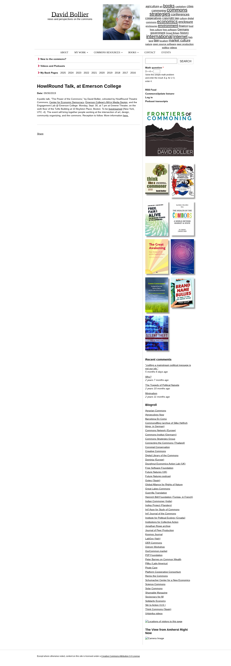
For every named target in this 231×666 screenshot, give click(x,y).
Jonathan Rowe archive (157, 526)
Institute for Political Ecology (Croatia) (165, 517)
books (169, 5)
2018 (117, 72)
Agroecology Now (154, 414)
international (159, 36)
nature (148, 44)
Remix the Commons (156, 576)
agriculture (152, 6)
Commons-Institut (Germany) (161, 434)
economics (167, 21)
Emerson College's (95, 102)
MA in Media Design (117, 102)
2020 (102, 72)
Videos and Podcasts (52, 66)
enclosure (185, 22)
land (151, 40)
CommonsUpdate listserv (159, 93)
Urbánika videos (154, 613)
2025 (63, 72)
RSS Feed (150, 89)
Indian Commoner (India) (158, 501)
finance (183, 26)
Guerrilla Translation (156, 492)
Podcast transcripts (156, 101)
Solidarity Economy (155, 601)
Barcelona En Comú (156, 419)
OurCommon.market (156, 551)
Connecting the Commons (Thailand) (165, 443)
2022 (86, 72)
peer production (185, 44)
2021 (94, 72)
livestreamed (115, 109)
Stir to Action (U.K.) (155, 605)
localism (163, 40)
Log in (149, 97)
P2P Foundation (154, 555)
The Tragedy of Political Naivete (162, 385)
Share (40, 133)
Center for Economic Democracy (66, 102)
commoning (159, 10)
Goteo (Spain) (152, 480)
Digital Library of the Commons (161, 455)
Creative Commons (155, 451)
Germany (183, 29)
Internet (180, 36)
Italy (190, 37)
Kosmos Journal (154, 534)
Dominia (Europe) (154, 459)
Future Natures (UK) (156, 472)
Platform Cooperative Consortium (163, 571)
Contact (149, 52)
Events (166, 52)
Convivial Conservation (157, 447)
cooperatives (153, 18)
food (191, 26)
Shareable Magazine (156, 592)
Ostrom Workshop (155, 546)
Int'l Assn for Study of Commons (162, 509)
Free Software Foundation (159, 468)
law (156, 40)
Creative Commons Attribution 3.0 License (120, 656)
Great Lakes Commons (157, 488)
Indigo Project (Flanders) (158, 505)
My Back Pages (49, 72)
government (157, 32)
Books (132, 52)
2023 (78, 72)
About (64, 52)
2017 (125, 72)
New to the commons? (53, 59)
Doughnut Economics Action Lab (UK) (165, 463)
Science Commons (155, 584)
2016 (133, 72)
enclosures (151, 26)
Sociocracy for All (154, 596)
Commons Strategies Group (160, 438)
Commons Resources (107, 52)
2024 (71, 72)
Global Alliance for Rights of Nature (164, 484)
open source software (164, 44)
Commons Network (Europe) (160, 430)
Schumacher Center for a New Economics (167, 580)
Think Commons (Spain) (158, 609)
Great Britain (172, 33)
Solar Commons (154, 588)
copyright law (170, 18)
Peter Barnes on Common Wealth (163, 559)
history (184, 32)
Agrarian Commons (155, 410)
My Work (80, 52)
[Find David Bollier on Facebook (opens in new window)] (184, 656)
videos (173, 47)
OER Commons (153, 542)
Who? (148, 376)
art (161, 6)
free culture (156, 29)
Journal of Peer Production (159, 530)
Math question (154, 67)
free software (170, 29)
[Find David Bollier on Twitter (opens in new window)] (191, 656)
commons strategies (168, 12)
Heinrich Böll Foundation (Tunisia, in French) (169, 497)
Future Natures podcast (158, 476)
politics (165, 47)
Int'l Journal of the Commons (160, 513)
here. (126, 115)
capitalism (180, 6)
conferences (180, 14)
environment (168, 25)
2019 (109, 72)
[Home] (121, 16)
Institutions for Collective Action (161, 522)
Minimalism (151, 393)
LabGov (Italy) (152, 538)
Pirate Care (151, 567)
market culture (179, 40)
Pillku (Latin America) (156, 563)
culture (183, 18)
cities (190, 6)
